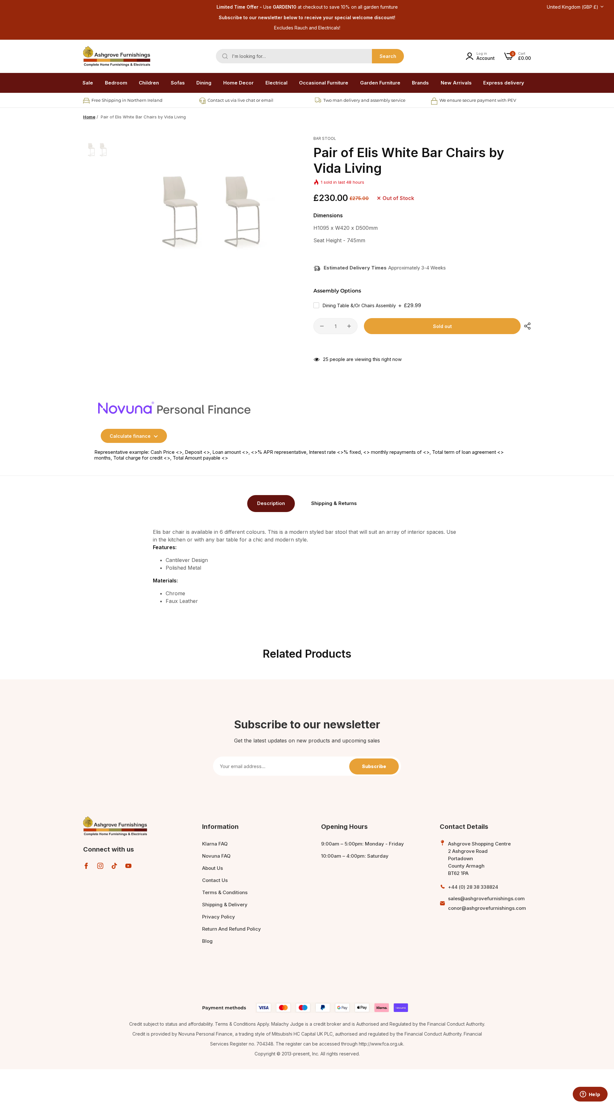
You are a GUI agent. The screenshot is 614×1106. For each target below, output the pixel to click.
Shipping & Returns (334, 503)
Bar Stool (324, 138)
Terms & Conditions (225, 892)
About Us (212, 868)
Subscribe (374, 766)
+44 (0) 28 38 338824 (473, 887)
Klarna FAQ (215, 844)
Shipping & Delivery (225, 905)
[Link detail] (86, 866)
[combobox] (310, 56)
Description (271, 503)
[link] (116, 83)
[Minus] (321, 326)
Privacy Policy (218, 917)
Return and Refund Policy (231, 929)
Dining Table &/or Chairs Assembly (372, 305)
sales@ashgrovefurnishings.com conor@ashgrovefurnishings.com (487, 903)
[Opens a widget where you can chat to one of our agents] (590, 1095)
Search (388, 56)
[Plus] (349, 326)
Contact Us (215, 880)
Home (89, 116)
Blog (207, 941)
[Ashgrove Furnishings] (116, 56)
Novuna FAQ (216, 856)
